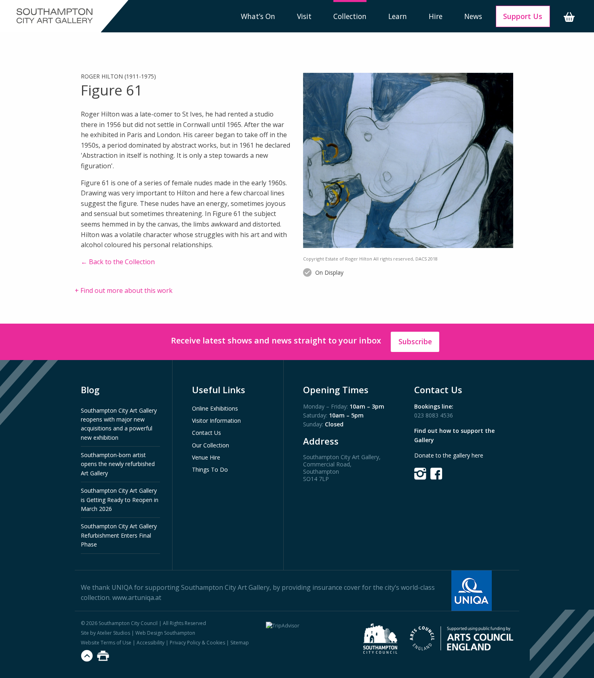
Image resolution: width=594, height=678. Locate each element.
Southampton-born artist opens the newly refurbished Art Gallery (118, 464)
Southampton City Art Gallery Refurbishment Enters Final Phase (119, 535)
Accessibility (150, 642)
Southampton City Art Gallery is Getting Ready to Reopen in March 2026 (119, 500)
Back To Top (87, 656)
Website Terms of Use (106, 642)
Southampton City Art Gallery (54, 16)
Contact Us (206, 432)
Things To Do (210, 469)
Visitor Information (216, 420)
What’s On (258, 16)
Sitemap (239, 642)
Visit (304, 16)
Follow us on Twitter (420, 474)
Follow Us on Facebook (436, 474)
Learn (397, 16)
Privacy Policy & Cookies (197, 642)
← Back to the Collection (118, 261)
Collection (350, 16)
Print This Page (103, 656)
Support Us (522, 16)
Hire (435, 16)
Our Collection (210, 445)
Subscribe (415, 341)
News (473, 16)
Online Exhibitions (215, 408)
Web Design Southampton (165, 632)
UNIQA (122, 587)
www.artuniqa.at (136, 597)
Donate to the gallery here (448, 455)
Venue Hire (206, 457)
